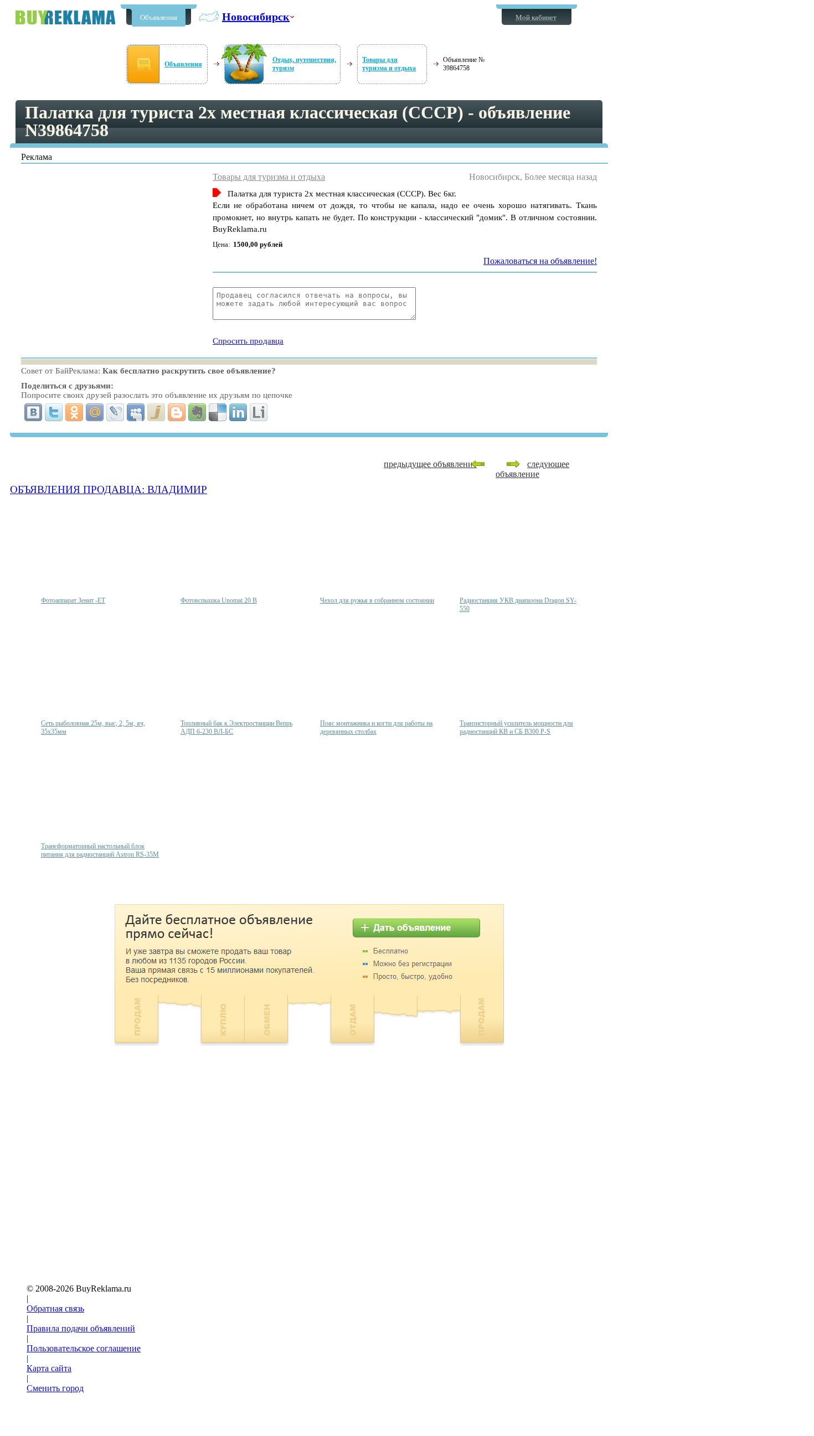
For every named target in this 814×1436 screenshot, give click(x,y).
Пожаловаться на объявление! (540, 261)
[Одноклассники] (74, 412)
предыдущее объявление (430, 464)
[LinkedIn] (238, 412)
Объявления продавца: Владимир (108, 489)
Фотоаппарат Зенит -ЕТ (73, 600)
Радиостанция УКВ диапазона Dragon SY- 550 (518, 605)
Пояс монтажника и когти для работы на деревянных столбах (376, 727)
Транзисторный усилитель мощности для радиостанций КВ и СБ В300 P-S (516, 727)
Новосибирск (256, 17)
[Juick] (156, 412)
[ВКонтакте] (33, 412)
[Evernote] (197, 412)
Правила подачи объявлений (81, 1328)
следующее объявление (532, 469)
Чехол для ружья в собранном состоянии (377, 600)
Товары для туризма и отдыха (389, 64)
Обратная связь (55, 1308)
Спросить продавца (248, 340)
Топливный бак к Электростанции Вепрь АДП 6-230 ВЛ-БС (236, 727)
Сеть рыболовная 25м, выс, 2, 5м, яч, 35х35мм (93, 727)
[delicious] (218, 412)
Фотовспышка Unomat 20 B (219, 600)
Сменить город (55, 1388)
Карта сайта (49, 1368)
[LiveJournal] (115, 412)
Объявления (158, 17)
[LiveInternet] (259, 412)
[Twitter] (54, 412)
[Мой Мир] (95, 412)
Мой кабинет (536, 17)
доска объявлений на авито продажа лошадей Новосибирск (65, 17)
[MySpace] (136, 412)
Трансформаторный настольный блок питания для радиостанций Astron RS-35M (100, 850)
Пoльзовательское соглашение (84, 1348)
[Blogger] (177, 412)
